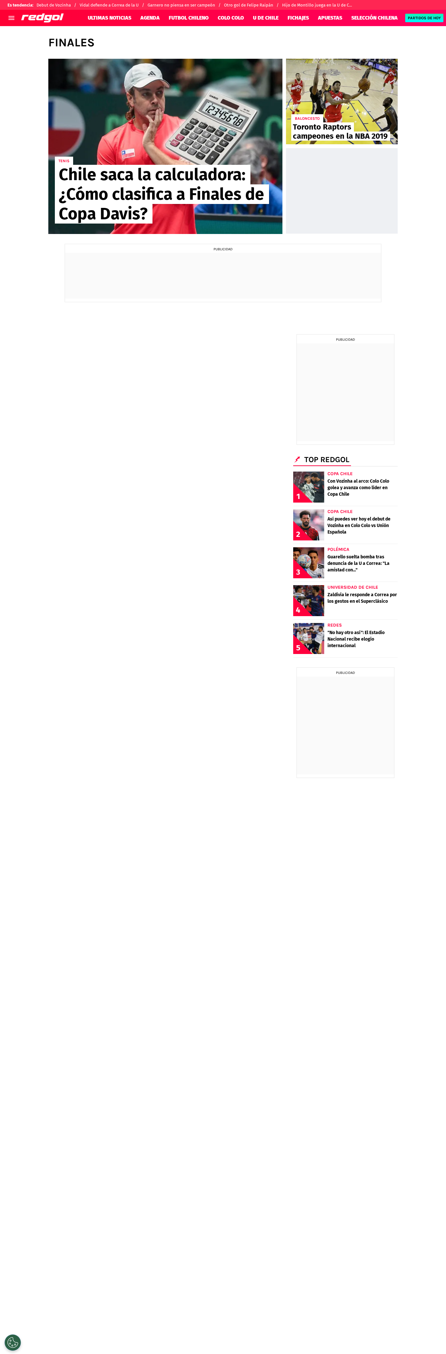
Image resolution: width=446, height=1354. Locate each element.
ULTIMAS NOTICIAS (109, 18)
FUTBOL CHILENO (189, 18)
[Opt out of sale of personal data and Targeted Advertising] (13, 1342)
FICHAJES (298, 18)
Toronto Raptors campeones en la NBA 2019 (340, 131)
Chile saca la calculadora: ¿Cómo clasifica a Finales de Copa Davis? (161, 194)
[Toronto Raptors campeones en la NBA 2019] (342, 101)
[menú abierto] (11, 18)
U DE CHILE (266, 18)
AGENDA (150, 18)
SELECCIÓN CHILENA (374, 18)
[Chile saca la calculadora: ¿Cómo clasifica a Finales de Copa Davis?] (165, 146)
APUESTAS (330, 18)
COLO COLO (231, 18)
